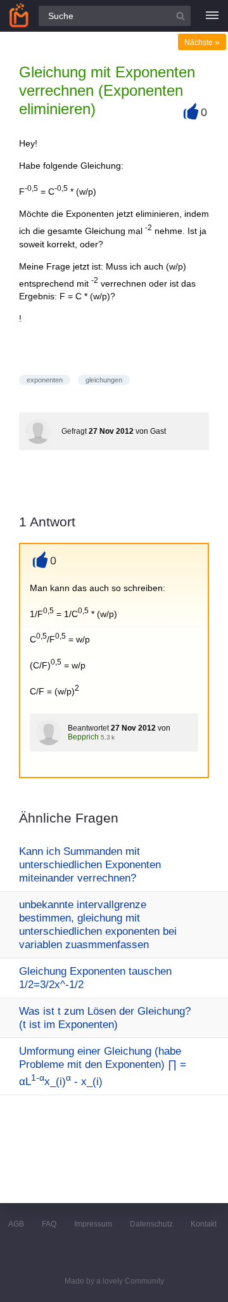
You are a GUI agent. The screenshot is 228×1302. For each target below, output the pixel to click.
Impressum (93, 1224)
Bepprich (83, 736)
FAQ (49, 1224)
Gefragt (74, 431)
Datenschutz (151, 1224)
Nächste (202, 42)
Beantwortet (88, 728)
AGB (16, 1224)
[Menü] (212, 15)
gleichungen (104, 380)
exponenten (45, 380)
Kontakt (204, 1224)
